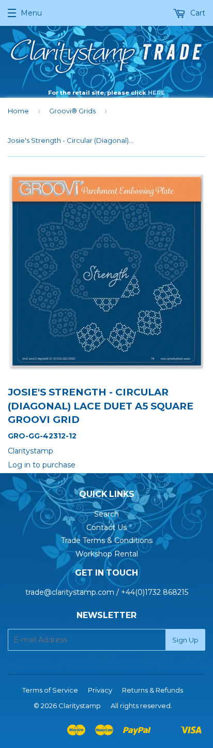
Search (106, 514)
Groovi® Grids (72, 111)
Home (18, 111)
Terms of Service (50, 690)
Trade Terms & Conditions (107, 540)
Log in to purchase (41, 465)
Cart (196, 13)
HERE (156, 92)
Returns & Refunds (152, 690)
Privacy (100, 690)
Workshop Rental (106, 554)
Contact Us (106, 527)
